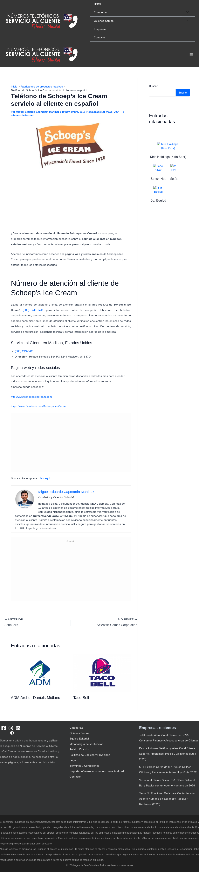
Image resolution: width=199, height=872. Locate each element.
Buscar (153, 85)
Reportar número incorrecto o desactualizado (97, 771)
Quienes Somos (103, 20)
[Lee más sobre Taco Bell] (102, 672)
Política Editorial (79, 749)
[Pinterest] (12, 733)
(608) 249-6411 (33, 310)
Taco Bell (81, 697)
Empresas (100, 29)
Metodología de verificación (86, 744)
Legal (73, 760)
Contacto (99, 37)
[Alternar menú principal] (191, 54)
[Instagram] (10, 728)
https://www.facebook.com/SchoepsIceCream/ (39, 406)
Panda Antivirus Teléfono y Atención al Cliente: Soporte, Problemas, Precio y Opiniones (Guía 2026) (167, 754)
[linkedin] (18, 728)
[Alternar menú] (186, 12)
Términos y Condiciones (84, 765)
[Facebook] (3, 728)
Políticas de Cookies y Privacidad (90, 754)
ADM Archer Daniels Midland (35, 697)
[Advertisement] (71, 200)
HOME (98, 4)
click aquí (45, 478)
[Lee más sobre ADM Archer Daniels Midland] (39, 672)
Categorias (100, 12)
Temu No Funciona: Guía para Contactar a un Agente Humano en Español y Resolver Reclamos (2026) (167, 799)
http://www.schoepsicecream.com (31, 396)
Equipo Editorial (79, 738)
